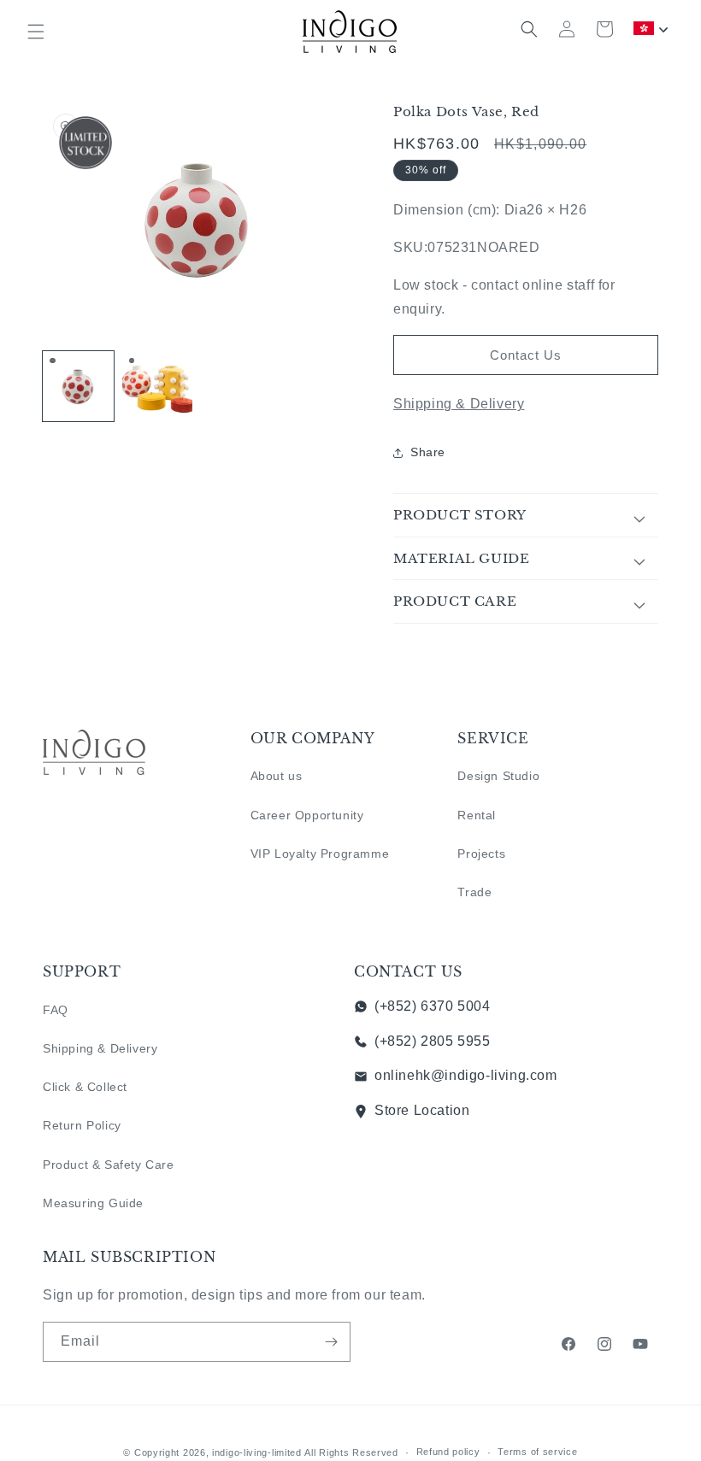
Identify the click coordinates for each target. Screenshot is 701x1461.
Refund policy (448, 1451)
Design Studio (498, 776)
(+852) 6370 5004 (432, 1006)
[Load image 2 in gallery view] (157, 386)
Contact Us (526, 355)
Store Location (421, 1110)
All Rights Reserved (351, 1452)
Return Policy (82, 1125)
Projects (481, 853)
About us (276, 776)
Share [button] (427, 452)
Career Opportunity (307, 815)
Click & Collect (85, 1087)
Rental (476, 815)
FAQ (55, 1010)
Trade (474, 892)
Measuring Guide (93, 1203)
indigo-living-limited (257, 1452)
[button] (36, 31)
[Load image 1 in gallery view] (78, 386)
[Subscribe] (331, 1342)
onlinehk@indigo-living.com (465, 1075)
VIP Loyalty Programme (320, 853)
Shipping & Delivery (458, 403)
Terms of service (537, 1451)
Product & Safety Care (108, 1164)
